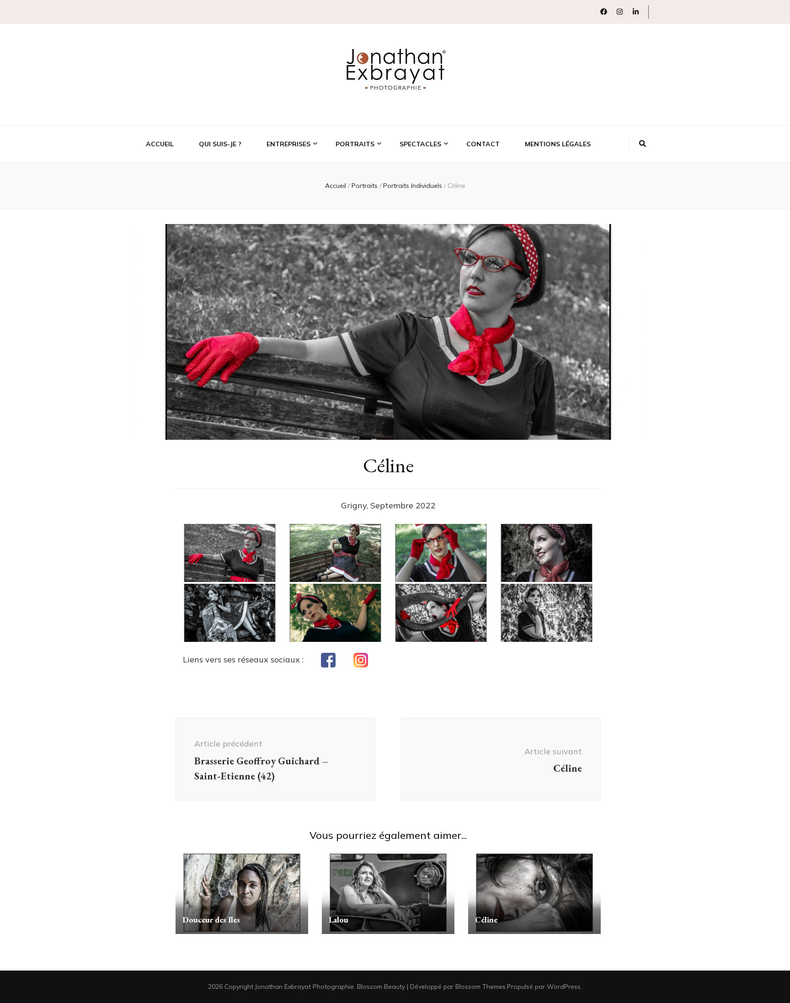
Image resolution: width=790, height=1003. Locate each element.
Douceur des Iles (211, 919)
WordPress (564, 986)
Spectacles (420, 144)
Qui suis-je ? (220, 144)
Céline (486, 919)
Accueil (160, 144)
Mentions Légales (558, 144)
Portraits (355, 144)
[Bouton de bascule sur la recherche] (642, 144)
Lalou (338, 919)
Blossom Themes (480, 986)
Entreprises (288, 144)
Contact (483, 144)
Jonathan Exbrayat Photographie (304, 986)
